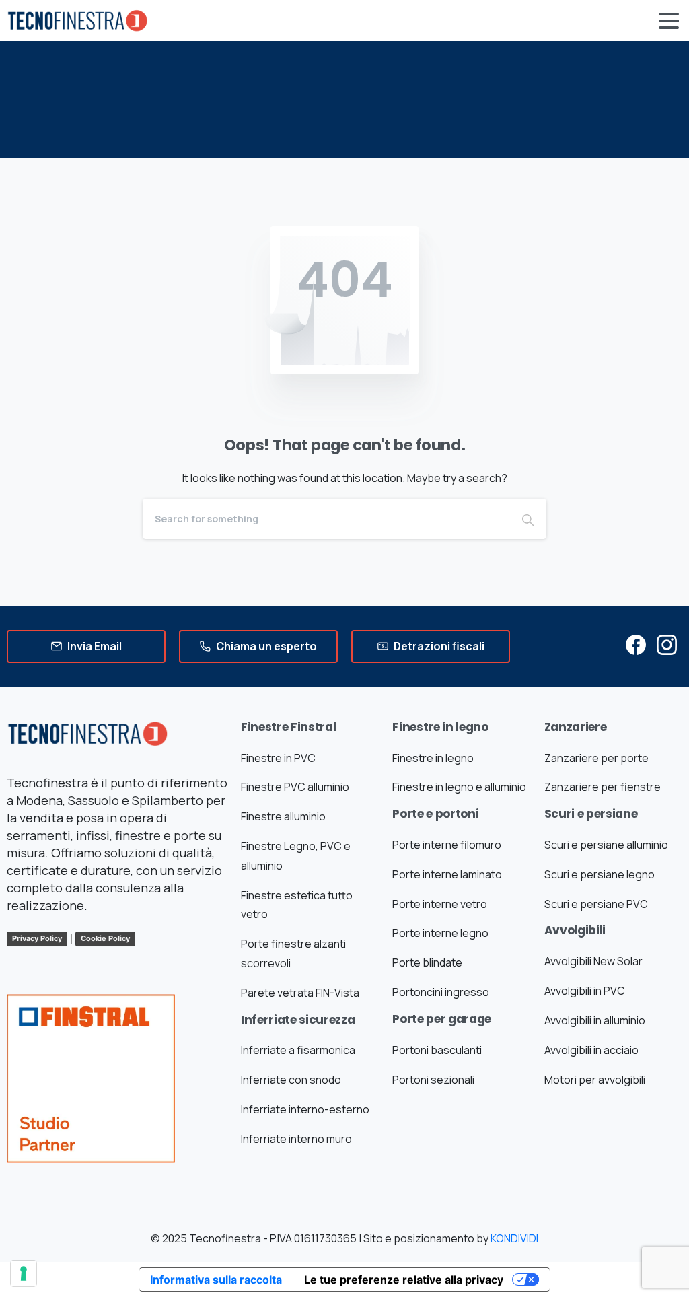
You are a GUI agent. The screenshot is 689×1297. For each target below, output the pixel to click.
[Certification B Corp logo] (91, 1073)
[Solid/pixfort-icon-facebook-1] (635, 644)
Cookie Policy (105, 938)
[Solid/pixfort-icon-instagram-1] (666, 644)
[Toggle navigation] (668, 20)
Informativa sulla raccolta (216, 1279)
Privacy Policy (37, 938)
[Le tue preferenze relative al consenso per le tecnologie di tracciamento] (23, 1273)
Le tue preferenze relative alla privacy (403, 1279)
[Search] (528, 519)
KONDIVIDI (514, 1238)
